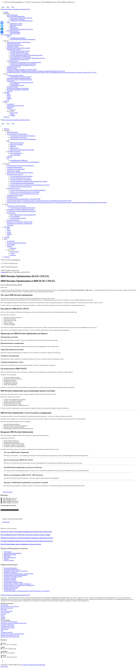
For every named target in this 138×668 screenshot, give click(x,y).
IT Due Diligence (14, 84)
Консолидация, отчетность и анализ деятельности (17, 583)
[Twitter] (4, 25)
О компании (10, 104)
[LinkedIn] (4, 29)
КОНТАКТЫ (6, 522)
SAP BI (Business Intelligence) (18, 38)
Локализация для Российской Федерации (21, 20)
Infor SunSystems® (15, 32)
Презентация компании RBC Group (9, 510)
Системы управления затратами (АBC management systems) (26, 55)
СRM (2, 630)
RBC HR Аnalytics (12, 68)
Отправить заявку (7, 492)
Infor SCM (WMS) (15, 33)
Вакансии (13, 109)
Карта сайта (4, 666)
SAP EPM (3, 617)
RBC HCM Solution (12, 15)
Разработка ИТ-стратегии (17, 85)
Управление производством (14, 45)
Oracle (8, 97)
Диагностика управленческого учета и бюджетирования (25, 62)
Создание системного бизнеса (15, 75)
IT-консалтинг (11, 81)
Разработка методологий (13, 49)
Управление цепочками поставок (13, 576)
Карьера (9, 108)
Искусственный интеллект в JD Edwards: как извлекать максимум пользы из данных (25, 534)
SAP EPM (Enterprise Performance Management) (22, 39)
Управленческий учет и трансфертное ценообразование (19, 585)
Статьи (12, 114)
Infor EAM (3, 614)
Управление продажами (10, 581)
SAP (8, 99)
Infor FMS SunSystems (13, 30)
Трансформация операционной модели (20, 76)
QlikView (9, 35)
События (12, 115)
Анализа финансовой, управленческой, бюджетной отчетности (27, 58)
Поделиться (4, 35)
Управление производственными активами (19, 78)
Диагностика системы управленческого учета (22, 65)
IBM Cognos (7, 556)
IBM (8, 94)
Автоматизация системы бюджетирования (18, 42)
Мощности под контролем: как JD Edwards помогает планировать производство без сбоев (27, 538)
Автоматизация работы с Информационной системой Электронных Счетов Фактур (27, 591)
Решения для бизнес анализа (11, 586)
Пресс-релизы (14, 112)
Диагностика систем (12, 61)
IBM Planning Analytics (16, 23)
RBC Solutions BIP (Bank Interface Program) (18, 48)
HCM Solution (7, 551)
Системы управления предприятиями (33, 665)
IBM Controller (14, 28)
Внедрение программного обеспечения (17, 88)
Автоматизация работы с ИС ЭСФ (10, 635)
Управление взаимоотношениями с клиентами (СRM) (21, 69)
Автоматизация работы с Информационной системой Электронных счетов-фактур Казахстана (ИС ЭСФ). (36, 71)
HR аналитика (4, 629)
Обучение (9, 91)
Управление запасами (10, 579)
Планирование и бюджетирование (13, 582)
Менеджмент (10, 107)
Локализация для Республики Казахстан (21, 18)
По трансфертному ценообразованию (20, 56)
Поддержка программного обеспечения (18, 89)
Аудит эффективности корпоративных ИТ (21, 82)
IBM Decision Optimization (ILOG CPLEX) (21, 29)
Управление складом (12, 46)
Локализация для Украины (17, 19)
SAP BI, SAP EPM (9, 560)
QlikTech (9, 98)
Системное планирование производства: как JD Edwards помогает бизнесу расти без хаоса (27, 541)
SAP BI (2, 615)
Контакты (6, 117)
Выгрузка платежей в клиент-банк (10, 637)
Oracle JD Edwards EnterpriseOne (16, 16)
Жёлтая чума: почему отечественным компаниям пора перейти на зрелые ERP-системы (26, 531)
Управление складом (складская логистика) (16, 571)
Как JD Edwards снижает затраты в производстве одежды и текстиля (21, 544)
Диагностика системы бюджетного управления (23, 63)
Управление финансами (13, 43)
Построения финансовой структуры (20, 51)
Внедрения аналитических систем (19, 59)
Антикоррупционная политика (15, 105)
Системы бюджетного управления (19, 53)
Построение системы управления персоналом (19, 79)
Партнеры (6, 92)
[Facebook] (4, 22)
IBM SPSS (13, 26)
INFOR (9, 95)
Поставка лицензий (12, 86)
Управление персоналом (13, 66)
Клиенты (6, 101)
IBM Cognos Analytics (16, 25)
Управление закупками (10, 578)
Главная (6, 12)
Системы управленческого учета (19, 52)
